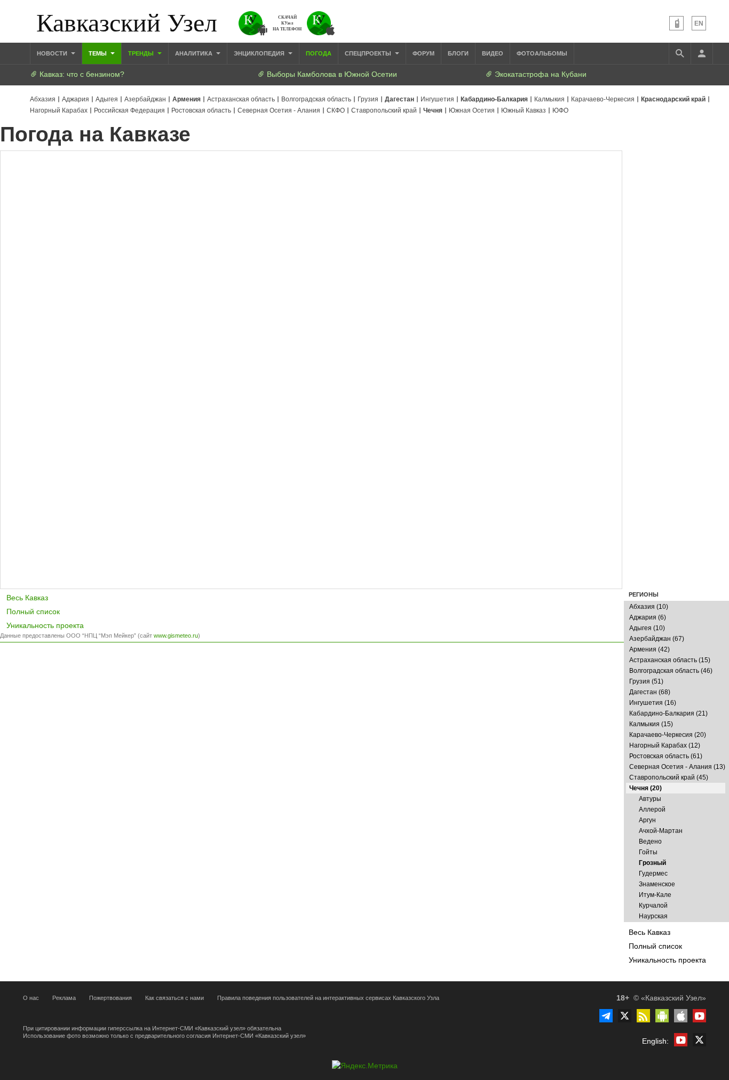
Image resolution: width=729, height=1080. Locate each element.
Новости (53, 53)
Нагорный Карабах (59, 110)
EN (698, 23)
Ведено (650, 841)
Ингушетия (437, 99)
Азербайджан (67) (656, 638)
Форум (423, 53)
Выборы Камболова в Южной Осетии (331, 74)
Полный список (655, 946)
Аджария (75, 99)
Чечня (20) (645, 788)
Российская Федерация (129, 110)
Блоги (458, 53)
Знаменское (657, 884)
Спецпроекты (369, 53)
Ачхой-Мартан (661, 831)
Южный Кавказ (523, 110)
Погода (318, 53)
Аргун (647, 820)
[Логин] (701, 53)
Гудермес (653, 873)
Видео (492, 53)
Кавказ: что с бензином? (80, 74)
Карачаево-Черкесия (603, 99)
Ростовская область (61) (665, 756)
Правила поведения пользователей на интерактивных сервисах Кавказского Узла (328, 998)
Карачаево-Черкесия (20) (667, 734)
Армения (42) (649, 649)
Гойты (648, 852)
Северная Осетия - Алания (278, 110)
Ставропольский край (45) (668, 777)
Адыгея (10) (647, 628)
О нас (31, 998)
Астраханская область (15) (669, 660)
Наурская (653, 916)
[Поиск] (680, 53)
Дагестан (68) (649, 692)
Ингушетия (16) (652, 702)
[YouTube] (699, 1015)
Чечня (432, 110)
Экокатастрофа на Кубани (540, 74)
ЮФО (560, 110)
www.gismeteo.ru (176, 635)
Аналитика (194, 53)
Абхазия (43, 99)
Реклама (64, 998)
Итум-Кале (655, 895)
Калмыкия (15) (651, 724)
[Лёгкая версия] (676, 23)
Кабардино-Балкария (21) (668, 713)
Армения (186, 99)
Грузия (368, 99)
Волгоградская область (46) (670, 670)
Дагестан (399, 99)
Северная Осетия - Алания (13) (677, 767)
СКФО (336, 110)
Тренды (141, 53)
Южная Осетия (472, 110)
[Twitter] (624, 1015)
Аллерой (652, 809)
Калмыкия (549, 99)
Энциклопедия (260, 53)
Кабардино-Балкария (494, 99)
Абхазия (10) (648, 606)
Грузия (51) (646, 681)
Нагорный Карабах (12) (664, 745)
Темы (98, 53)
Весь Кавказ (649, 932)
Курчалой (653, 905)
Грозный (652, 863)
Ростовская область (201, 110)
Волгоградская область (316, 99)
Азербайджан (145, 99)
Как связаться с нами (174, 998)
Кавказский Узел (126, 21)
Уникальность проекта (667, 960)
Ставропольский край (384, 110)
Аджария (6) (647, 617)
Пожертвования (110, 998)
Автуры (650, 799)
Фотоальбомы (542, 53)
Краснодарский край (673, 99)
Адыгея (107, 99)
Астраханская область (241, 99)
